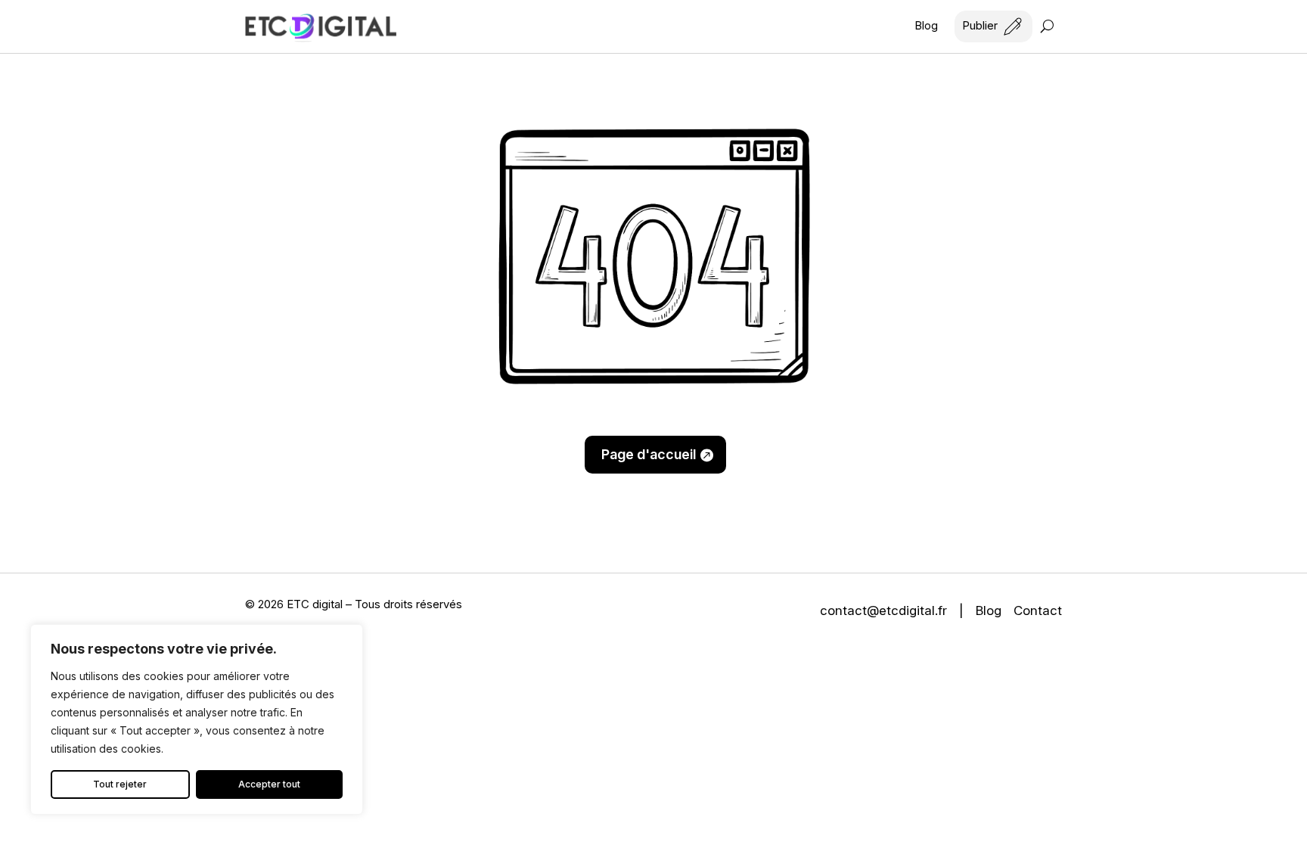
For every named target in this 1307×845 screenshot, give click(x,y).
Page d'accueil (648, 454)
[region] (196, 719)
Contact (1038, 610)
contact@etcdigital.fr (883, 610)
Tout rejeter (120, 784)
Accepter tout (269, 784)
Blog (926, 26)
